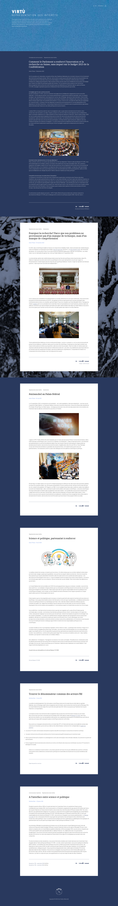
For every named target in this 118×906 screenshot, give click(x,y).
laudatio (35, 303)
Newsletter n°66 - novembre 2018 (36, 865)
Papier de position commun (35, 763)
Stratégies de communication (36, 57)
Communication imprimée (35, 792)
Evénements (46, 229)
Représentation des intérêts (50, 57)
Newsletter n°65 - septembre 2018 (36, 863)
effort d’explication (54, 177)
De (95, 5)
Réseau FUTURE (75, 715)
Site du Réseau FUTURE (34, 660)
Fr (93, 5)
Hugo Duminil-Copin (75, 249)
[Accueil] (22, 12)
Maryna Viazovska (58, 249)
